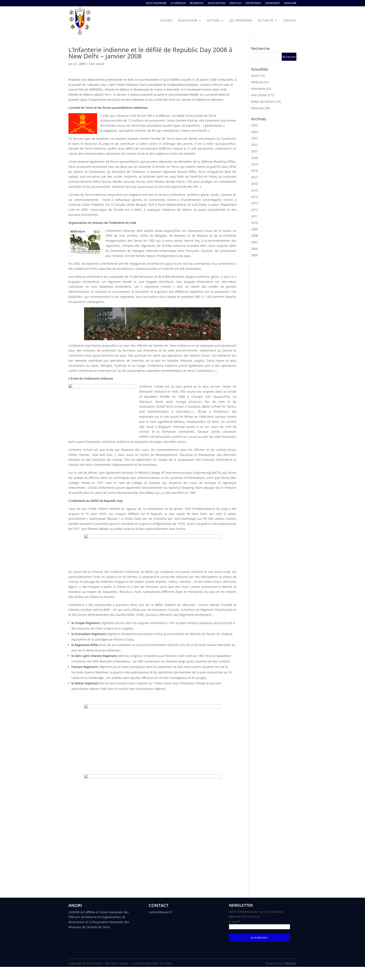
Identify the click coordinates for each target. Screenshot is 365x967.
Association (187, 20)
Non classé (96, 64)
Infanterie (258, 89)
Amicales (235, 3)
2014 (254, 197)
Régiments (197, 3)
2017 (254, 177)
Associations (217, 3)
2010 (254, 223)
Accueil (166, 20)
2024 (254, 132)
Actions (213, 20)
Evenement (272, 3)
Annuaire (290, 3)
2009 (254, 229)
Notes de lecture (263, 101)
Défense (257, 82)
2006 (254, 249)
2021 (254, 151)
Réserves (257, 108)
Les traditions (240, 20)
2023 (254, 138)
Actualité (265, 20)
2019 (254, 164)
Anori (255, 76)
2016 (254, 184)
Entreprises (253, 3)
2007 (254, 242)
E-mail (234, 922)
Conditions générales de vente (151, 963)
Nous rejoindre (156, 3)
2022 (254, 145)
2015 (254, 190)
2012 (254, 210)
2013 (254, 203)
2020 (254, 158)
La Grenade (178, 3)
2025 (254, 125)
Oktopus (291, 963)
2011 (254, 216)
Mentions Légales (116, 963)
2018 (254, 171)
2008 (254, 236)
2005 (254, 255)
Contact (290, 20)
